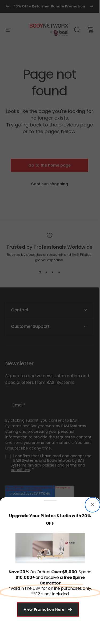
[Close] (92, 504)
